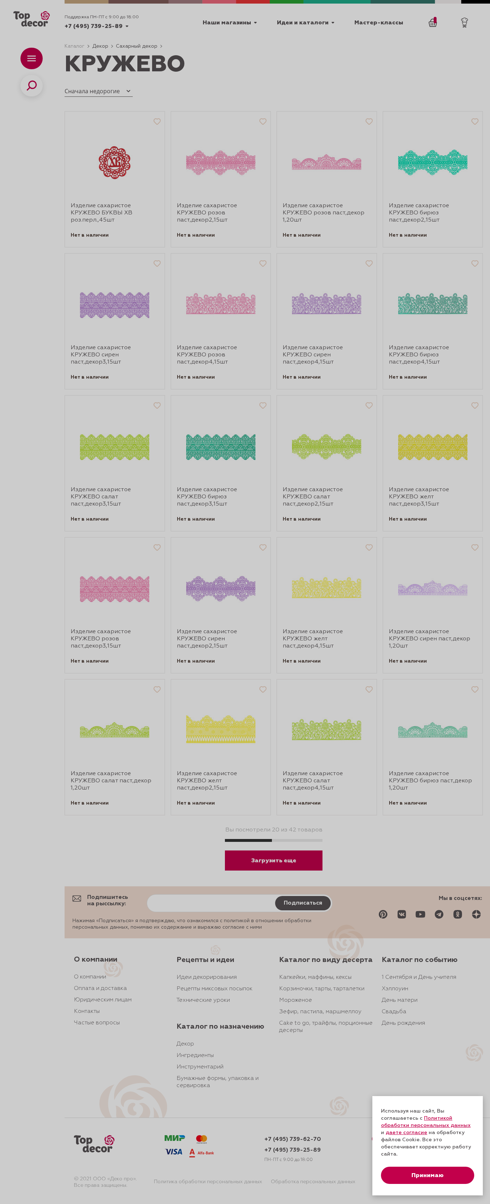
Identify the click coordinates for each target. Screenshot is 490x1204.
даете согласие (406, 1132)
